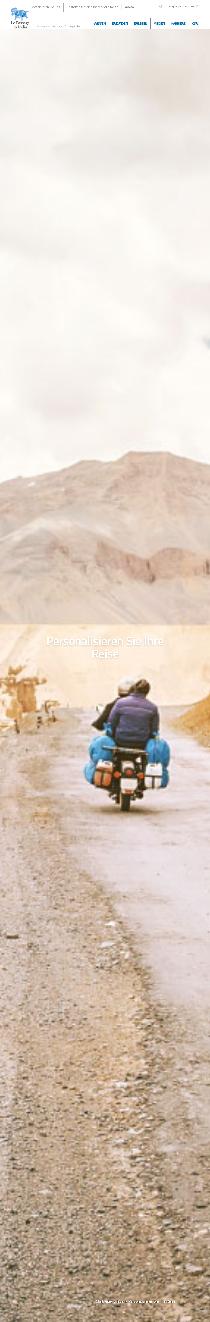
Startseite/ (104, 1301)
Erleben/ (120, 1301)
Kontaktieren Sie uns (45, 7)
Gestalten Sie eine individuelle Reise (92, 7)
